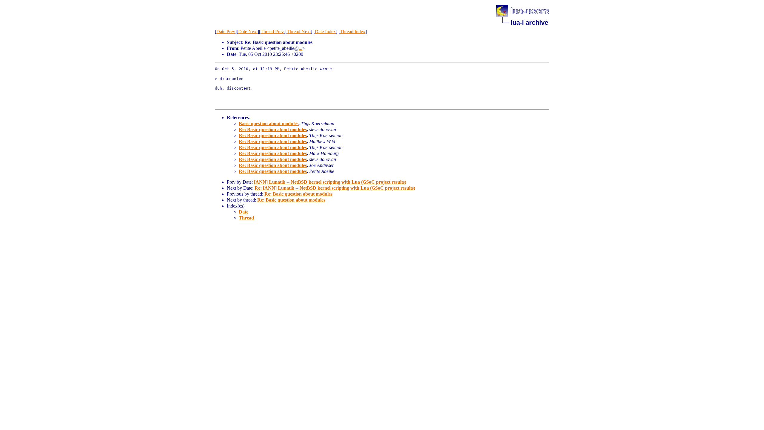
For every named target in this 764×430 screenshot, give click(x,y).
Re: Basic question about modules (273, 129)
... (300, 48)
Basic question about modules (268, 123)
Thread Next (299, 31)
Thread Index (352, 31)
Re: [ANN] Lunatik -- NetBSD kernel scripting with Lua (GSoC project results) (335, 188)
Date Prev (225, 31)
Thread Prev (272, 31)
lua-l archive (529, 22)
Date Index (325, 31)
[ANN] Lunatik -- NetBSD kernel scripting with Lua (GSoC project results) (330, 182)
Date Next (248, 31)
